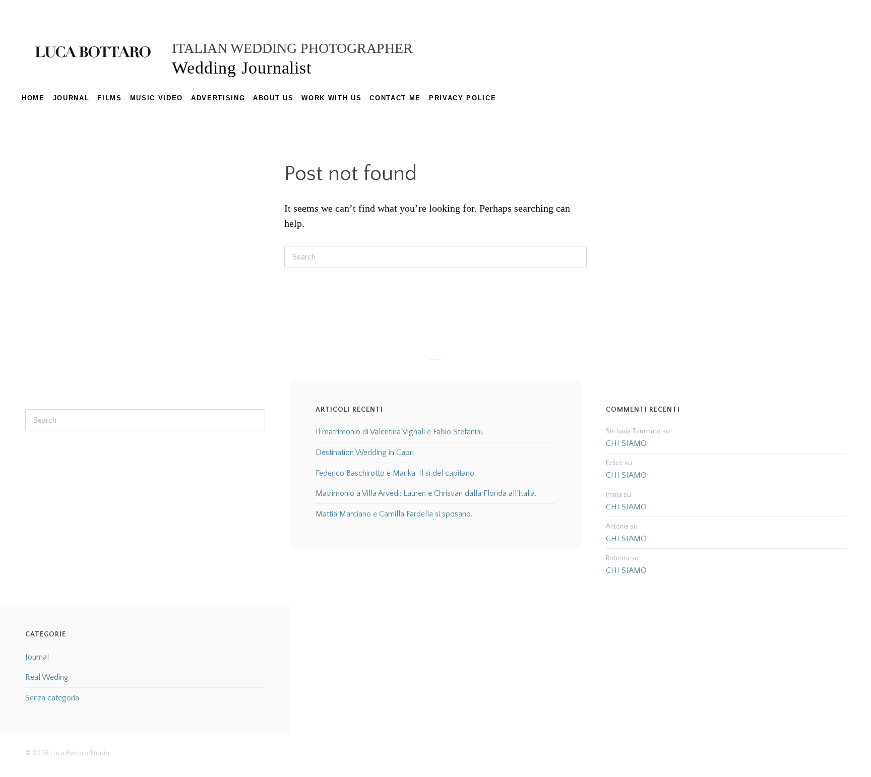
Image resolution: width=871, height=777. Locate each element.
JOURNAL (71, 98)
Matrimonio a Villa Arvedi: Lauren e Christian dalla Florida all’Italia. (426, 493)
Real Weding (47, 677)
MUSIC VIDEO (156, 98)
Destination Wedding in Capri (365, 452)
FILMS (109, 98)
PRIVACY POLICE (462, 98)
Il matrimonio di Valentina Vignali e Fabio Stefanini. (399, 431)
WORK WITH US (331, 98)
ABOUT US (273, 98)
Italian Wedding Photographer (292, 48)
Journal (37, 657)
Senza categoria (52, 697)
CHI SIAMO (626, 443)
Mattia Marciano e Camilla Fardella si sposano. (394, 514)
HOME (33, 98)
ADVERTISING (218, 98)
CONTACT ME (395, 98)
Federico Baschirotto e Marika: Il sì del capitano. (396, 473)
